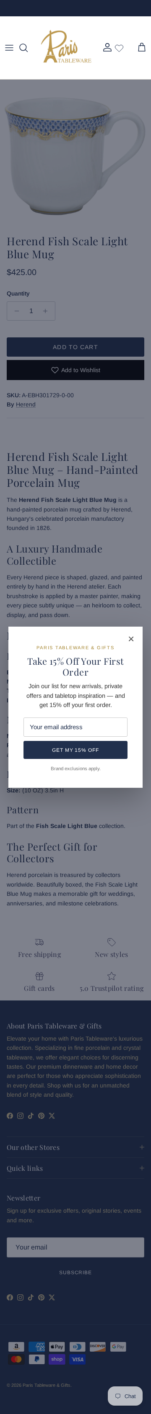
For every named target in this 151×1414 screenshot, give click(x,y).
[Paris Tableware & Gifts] (66, 48)
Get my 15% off (75, 750)
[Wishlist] (119, 48)
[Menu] (9, 48)
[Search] (27, 48)
